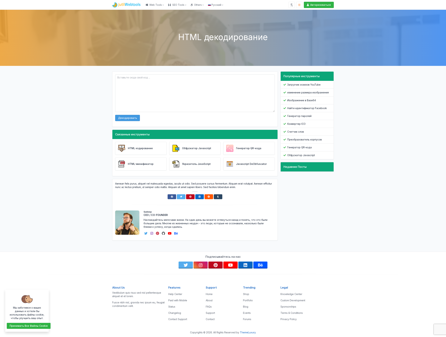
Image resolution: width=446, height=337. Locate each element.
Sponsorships (288, 306)
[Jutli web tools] (128, 5)
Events (247, 312)
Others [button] (198, 4)
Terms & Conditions (291, 312)
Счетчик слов (295, 131)
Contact (210, 319)
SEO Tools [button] (178, 4)
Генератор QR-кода (299, 147)
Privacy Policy (288, 319)
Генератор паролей (299, 115)
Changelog (174, 312)
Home (209, 294)
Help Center (175, 294)
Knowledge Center (291, 294)
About (209, 300)
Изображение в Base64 (301, 100)
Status (171, 306)
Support (210, 312)
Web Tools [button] (155, 4)
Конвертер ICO (296, 123)
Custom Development (292, 300)
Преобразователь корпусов (304, 139)
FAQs (209, 306)
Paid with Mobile (177, 300)
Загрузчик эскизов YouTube (304, 84)
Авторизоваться (320, 4)
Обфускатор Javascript (301, 155)
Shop (246, 294)
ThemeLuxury (248, 332)
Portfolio (248, 300)
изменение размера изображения (308, 92)
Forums (247, 319)
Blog (245, 306)
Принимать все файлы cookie (29, 325)
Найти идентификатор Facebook (307, 108)
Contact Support (177, 319)
